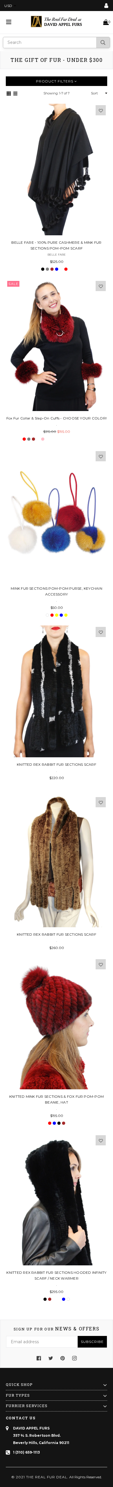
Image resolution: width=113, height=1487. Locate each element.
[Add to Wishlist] (101, 110)
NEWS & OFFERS (56, 1329)
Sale (13, 284)
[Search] (103, 42)
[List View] (15, 93)
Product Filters (55, 81)
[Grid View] (9, 93)
